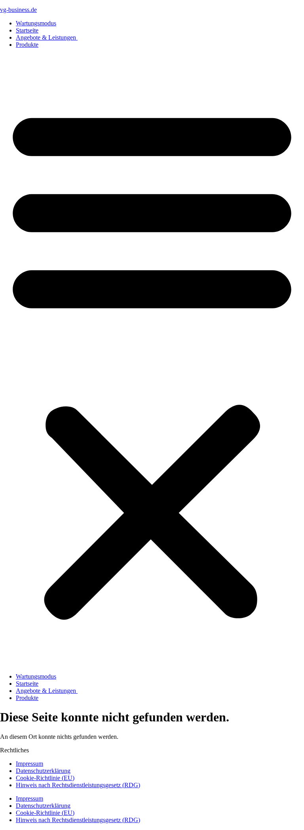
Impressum (29, 763)
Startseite (27, 30)
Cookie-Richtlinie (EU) (45, 778)
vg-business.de (18, 9)
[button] (152, 361)
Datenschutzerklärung (43, 770)
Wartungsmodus (36, 23)
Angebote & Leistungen (47, 37)
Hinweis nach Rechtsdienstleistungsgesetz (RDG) (78, 785)
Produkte (27, 44)
